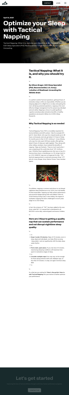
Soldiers (62, 211)
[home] (5, 3)
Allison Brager (37, 85)
